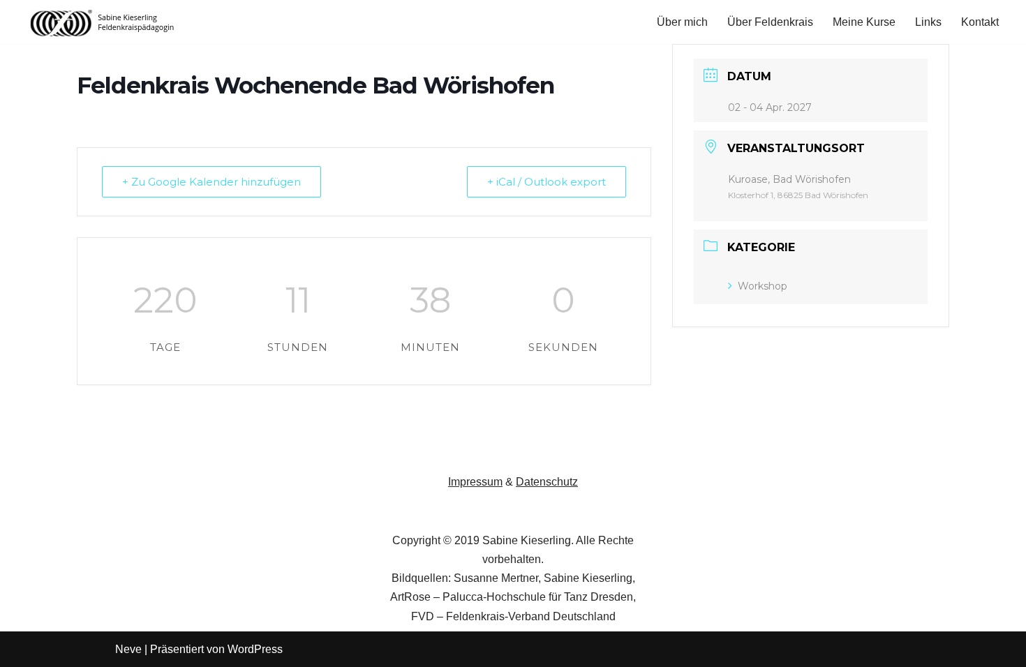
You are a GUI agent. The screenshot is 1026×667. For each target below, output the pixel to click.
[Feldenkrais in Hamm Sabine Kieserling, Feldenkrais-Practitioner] (102, 22)
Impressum (475, 482)
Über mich (682, 22)
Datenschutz (547, 482)
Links (928, 22)
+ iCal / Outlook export (546, 181)
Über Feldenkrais (770, 22)
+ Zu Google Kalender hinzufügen (211, 181)
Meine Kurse (864, 22)
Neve (128, 649)
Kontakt (980, 22)
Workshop (762, 286)
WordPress (255, 649)
